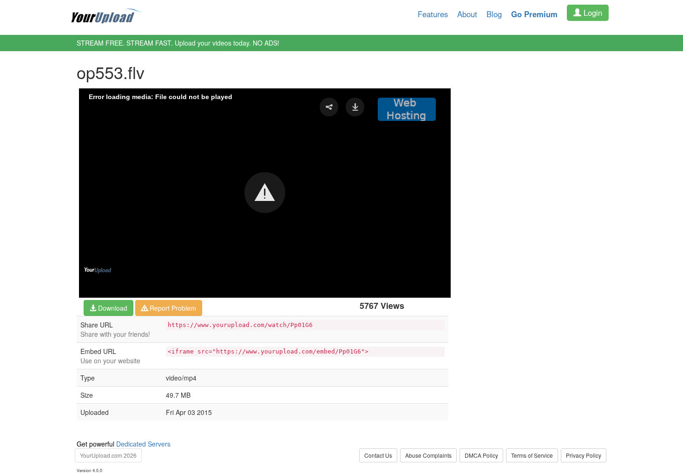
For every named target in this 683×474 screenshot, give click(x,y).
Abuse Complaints (428, 455)
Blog (494, 14)
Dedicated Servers (143, 443)
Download (111, 308)
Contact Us (378, 455)
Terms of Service (532, 455)
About (467, 14)
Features (433, 14)
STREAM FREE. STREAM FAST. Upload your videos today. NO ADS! (178, 42)
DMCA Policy (481, 455)
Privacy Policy (583, 455)
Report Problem (172, 308)
